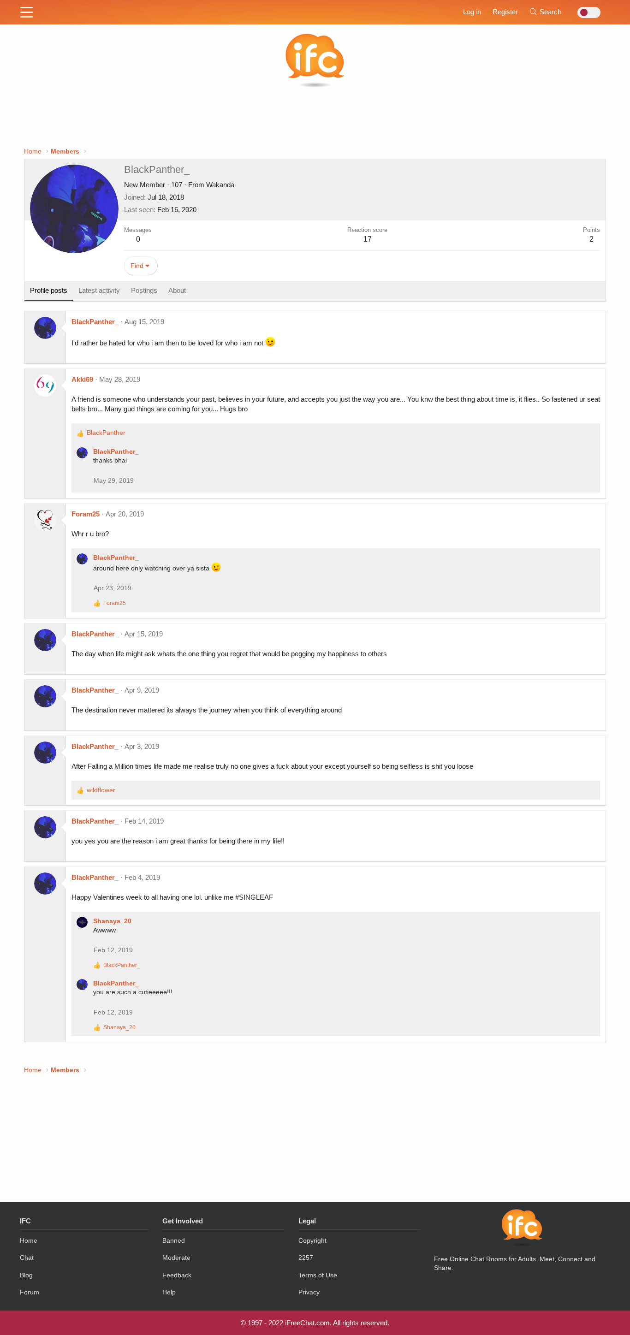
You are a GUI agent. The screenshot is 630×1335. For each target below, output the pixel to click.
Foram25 (85, 514)
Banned (173, 1240)
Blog (26, 1275)
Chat (27, 1257)
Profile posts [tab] (48, 290)
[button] (27, 12)
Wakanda (220, 185)
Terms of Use (317, 1275)
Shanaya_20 (112, 921)
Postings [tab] (144, 290)
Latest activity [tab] (99, 290)
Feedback (176, 1275)
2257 (305, 1257)
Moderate (176, 1257)
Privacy (309, 1292)
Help (169, 1292)
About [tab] (177, 290)
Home (28, 1240)
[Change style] (586, 12)
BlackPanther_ (95, 322)
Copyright (312, 1240)
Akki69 (82, 379)
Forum (29, 1292)
